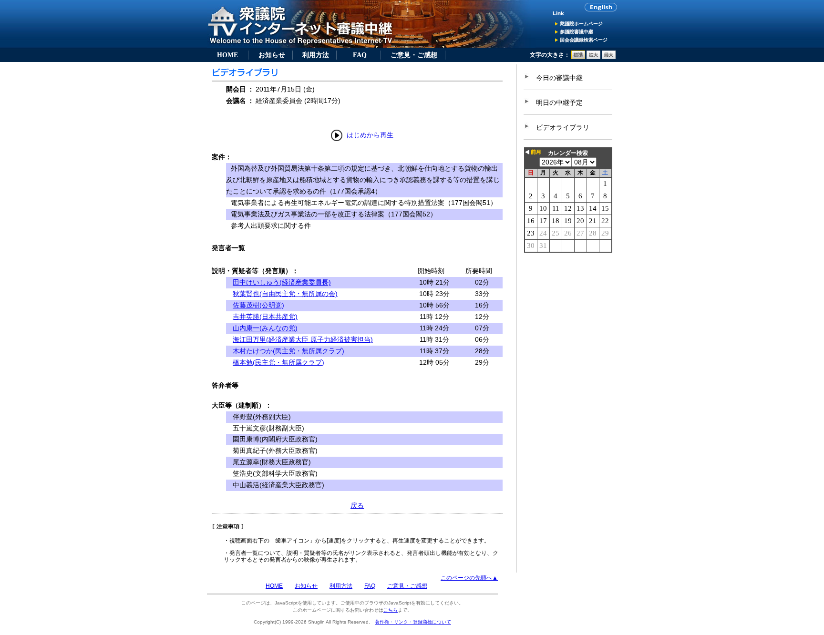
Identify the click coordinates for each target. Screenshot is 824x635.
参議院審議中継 (576, 31)
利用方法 (315, 55)
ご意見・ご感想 (414, 55)
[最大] (609, 57)
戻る (357, 505)
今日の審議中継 (559, 78)
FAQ (360, 55)
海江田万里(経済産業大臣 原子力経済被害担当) (303, 339)
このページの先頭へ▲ (469, 577)
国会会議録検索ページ (584, 39)
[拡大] (593, 57)
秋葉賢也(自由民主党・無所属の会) (285, 293)
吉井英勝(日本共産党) (265, 316)
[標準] (578, 57)
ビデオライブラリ (562, 127)
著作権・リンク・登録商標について (413, 622)
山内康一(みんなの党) (265, 328)
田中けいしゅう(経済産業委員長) (282, 282)
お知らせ (271, 55)
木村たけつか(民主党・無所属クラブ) (288, 351)
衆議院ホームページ (581, 23)
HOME (227, 55)
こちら (390, 610)
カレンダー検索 (568, 153)
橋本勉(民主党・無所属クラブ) (278, 362)
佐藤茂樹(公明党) (258, 305)
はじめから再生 (370, 135)
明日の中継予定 (559, 102)
